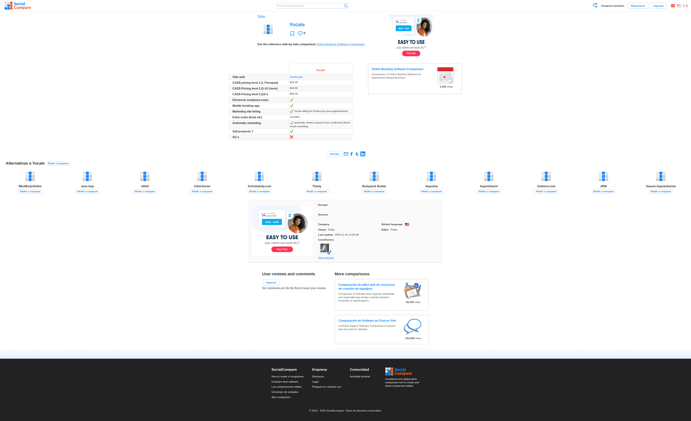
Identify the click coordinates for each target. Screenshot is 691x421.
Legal (315, 381)
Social (402, 371)
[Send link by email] (346, 153)
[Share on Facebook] (351, 153)
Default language (392, 224)
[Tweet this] (357, 153)
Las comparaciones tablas (286, 386)
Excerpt (323, 204)
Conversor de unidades (285, 391)
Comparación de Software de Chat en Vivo (367, 320)
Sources (323, 214)
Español (673, 5)
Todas (261, 16)
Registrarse (638, 5)
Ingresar (659, 5)
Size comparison (281, 397)
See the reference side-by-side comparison (286, 44)
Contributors (326, 239)
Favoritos (292, 33)
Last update (325, 234)
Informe (334, 154)
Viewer (322, 229)
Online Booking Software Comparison (341, 44)
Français (685, 5)
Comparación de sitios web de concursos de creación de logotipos (367, 286)
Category (323, 224)
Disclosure (318, 376)
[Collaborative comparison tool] (18, 5)
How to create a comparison (288, 376)
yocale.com (296, 76)
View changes (326, 257)
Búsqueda (345, 5)
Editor (385, 229)
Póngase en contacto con (326, 386)
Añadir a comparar (58, 163)
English (679, 5)
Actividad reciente (360, 376)
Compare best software (285, 381)
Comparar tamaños (612, 5)
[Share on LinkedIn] (362, 153)
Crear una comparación (595, 6)
